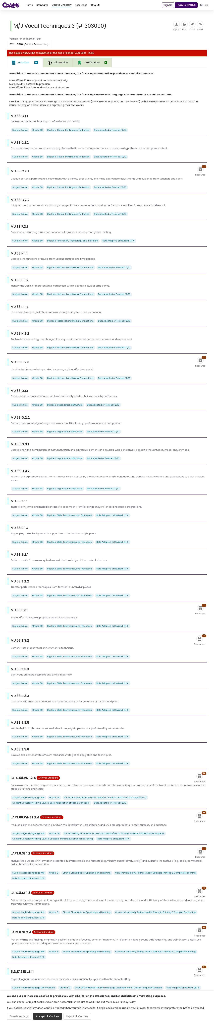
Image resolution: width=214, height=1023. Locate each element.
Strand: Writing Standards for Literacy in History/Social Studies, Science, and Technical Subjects (114, 833)
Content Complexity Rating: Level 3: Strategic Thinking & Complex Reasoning (52, 838)
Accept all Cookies (47, 1016)
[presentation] (92, 62)
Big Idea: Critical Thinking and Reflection (68, 130)
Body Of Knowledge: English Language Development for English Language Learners (118, 987)
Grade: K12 (65, 987)
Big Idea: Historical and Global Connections (70, 267)
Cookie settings (19, 1016)
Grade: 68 (37, 130)
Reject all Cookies (77, 1016)
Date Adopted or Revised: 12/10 (110, 130)
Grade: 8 (53, 872)
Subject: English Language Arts (28, 797)
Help (205, 5)
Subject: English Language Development (33, 987)
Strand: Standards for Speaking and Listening (87, 872)
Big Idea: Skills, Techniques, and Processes (69, 515)
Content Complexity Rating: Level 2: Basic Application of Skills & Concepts (50, 802)
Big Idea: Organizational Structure (64, 404)
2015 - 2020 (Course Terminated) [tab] (29, 44)
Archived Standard (48, 777)
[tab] (25, 62)
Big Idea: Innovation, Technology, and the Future (72, 240)
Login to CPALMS (186, 5)
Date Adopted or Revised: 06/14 (183, 987)
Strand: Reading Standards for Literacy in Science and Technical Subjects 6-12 (105, 797)
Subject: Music (20, 130)
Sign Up (168, 5)
